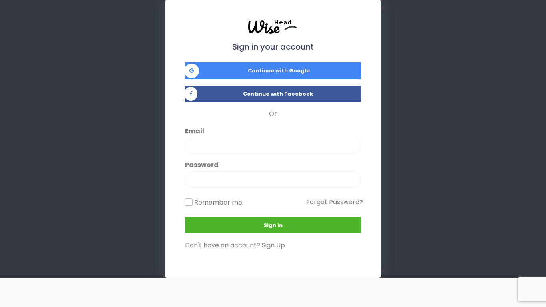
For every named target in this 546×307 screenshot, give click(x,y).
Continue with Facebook (278, 94)
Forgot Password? (334, 202)
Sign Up (273, 245)
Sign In (273, 225)
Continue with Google (279, 70)
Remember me (218, 202)
